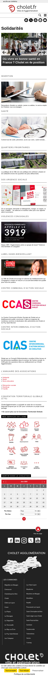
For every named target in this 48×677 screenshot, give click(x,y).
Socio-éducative (8, 381)
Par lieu (8, 514)
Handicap (6, 387)
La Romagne (9, 616)
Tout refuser (24, 670)
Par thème (7, 511)
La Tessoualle (9, 625)
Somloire (29, 625)
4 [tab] (42, 34)
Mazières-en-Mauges (33, 594)
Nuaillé (28, 602)
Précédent (4, 52)
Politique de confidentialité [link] (24, 674)
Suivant (44, 52)
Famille (5, 389)
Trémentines (30, 634)
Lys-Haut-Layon (31, 585)
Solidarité (6, 377)
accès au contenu (10, 1)
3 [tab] (40, 34)
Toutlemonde (30, 629)
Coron (6, 607)
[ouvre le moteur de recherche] (39, 15)
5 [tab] (45, 34)
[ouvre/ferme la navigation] (45, 15)
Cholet (7, 598)
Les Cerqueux (9, 638)
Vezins (28, 638)
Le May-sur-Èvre (10, 629)
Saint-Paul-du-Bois (32, 620)
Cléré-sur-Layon (10, 603)
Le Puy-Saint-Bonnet (11, 634)
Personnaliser (37, 670)
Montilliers (29, 598)
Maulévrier (29, 589)
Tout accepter (10, 670)
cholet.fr (27, 7)
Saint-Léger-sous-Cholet (34, 616)
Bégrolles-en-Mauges (11, 585)
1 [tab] (35, 34)
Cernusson (8, 589)
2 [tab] (37, 34)
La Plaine (8, 611)
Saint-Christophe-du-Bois (34, 611)
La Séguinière (9, 620)
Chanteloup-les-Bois (11, 594)
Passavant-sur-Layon (33, 607)
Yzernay (29, 642)
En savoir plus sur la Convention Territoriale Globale (23, 412)
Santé (5, 379)
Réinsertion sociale (9, 385)
